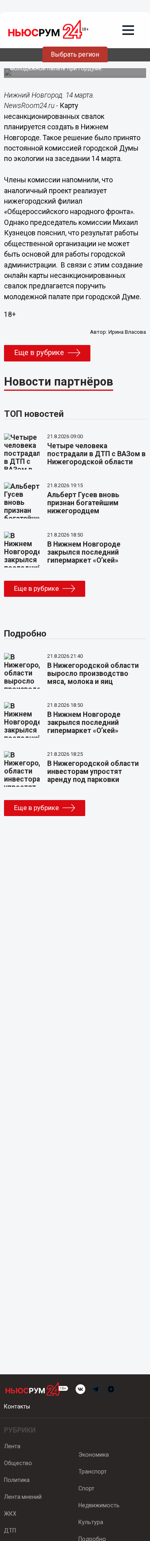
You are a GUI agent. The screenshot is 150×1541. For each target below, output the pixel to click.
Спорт (86, 1488)
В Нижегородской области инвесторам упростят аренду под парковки (93, 771)
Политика (17, 1480)
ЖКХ (10, 1513)
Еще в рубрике (39, 352)
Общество (18, 1463)
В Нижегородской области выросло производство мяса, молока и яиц (93, 673)
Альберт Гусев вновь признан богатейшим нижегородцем (83, 503)
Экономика (93, 1454)
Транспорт (92, 1471)
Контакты (17, 1406)
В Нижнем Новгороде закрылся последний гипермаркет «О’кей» (83, 552)
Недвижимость (99, 1505)
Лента (12, 1446)
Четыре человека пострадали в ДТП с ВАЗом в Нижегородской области (96, 454)
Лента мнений (23, 1497)
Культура (90, 1522)
